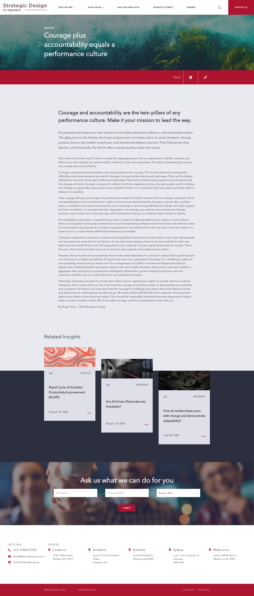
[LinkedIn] (190, 77)
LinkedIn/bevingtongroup (26, 562)
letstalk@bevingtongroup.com (28, 556)
